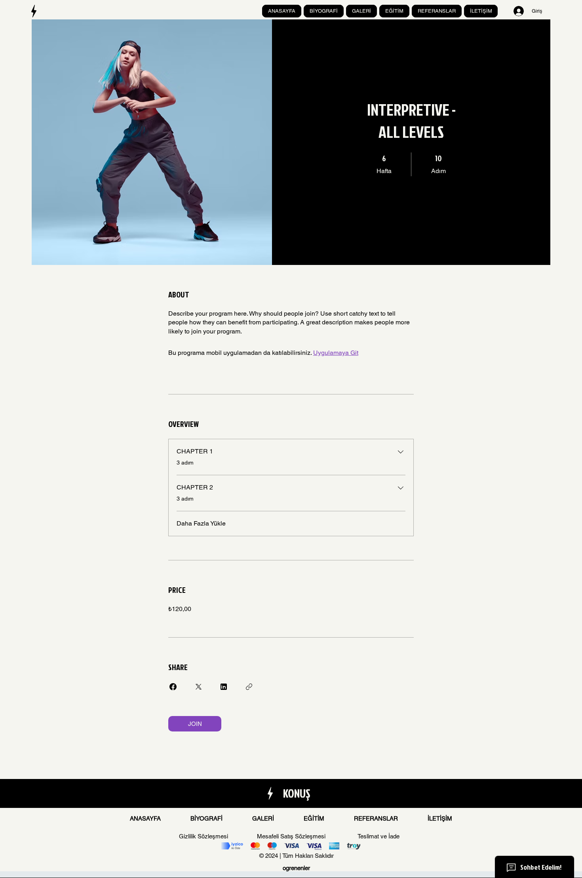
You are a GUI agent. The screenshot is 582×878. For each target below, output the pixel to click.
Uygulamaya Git (335, 352)
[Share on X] (198, 686)
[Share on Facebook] (173, 686)
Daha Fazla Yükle (201, 523)
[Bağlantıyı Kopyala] (249, 686)
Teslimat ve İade (378, 836)
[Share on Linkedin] (223, 686)
